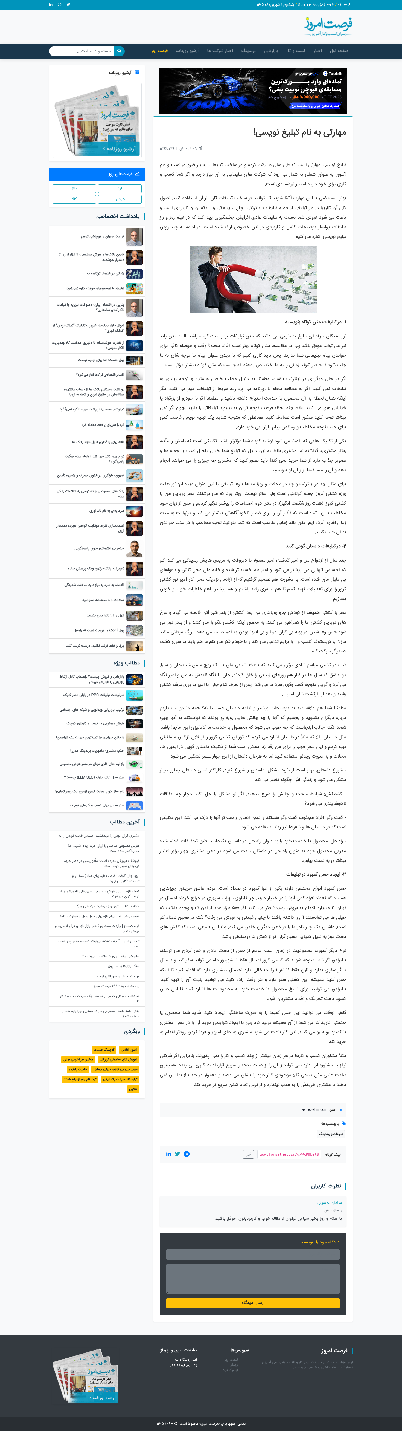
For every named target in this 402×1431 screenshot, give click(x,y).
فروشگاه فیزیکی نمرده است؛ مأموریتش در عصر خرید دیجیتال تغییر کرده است (101, 863)
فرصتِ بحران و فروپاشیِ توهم (118, 976)
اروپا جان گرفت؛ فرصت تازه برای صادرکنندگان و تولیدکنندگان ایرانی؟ (105, 878)
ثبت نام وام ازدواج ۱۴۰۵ (80, 1079)
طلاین (133, 1089)
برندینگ (248, 51)
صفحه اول (339, 51)
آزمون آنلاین (129, 1050)
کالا (74, 199)
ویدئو (234, 1365)
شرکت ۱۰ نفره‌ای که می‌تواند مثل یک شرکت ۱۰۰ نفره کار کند (99, 998)
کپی (248, 1154)
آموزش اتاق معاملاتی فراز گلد (118, 1059)
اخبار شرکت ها (220, 51)
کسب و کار (295, 51)
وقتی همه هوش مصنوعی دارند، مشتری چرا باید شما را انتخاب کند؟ (100, 1013)
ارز (120, 188)
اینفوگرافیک (230, 1370)
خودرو (120, 199)
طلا (74, 188)
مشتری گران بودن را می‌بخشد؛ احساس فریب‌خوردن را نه (99, 836)
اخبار (318, 51)
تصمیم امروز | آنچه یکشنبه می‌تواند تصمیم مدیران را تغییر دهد (98, 944)
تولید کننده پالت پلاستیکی (120, 1079)
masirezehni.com (313, 1110)
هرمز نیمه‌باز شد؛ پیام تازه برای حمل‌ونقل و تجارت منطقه (99, 916)
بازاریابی (271, 51)
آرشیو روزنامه (187, 51)
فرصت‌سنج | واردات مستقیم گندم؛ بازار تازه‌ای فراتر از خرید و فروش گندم (97, 928)
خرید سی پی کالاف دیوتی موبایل (115, 1069)
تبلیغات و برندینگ (331, 1134)
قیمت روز (160, 51)
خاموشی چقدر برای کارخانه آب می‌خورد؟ (110, 956)
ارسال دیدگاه (253, 1303)
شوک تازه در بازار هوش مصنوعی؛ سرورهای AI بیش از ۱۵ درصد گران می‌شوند (99, 894)
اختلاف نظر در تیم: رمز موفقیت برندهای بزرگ (107, 906)
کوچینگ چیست (104, 1050)
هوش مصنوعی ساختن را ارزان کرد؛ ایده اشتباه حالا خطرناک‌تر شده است (103, 848)
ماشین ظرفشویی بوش (78, 1059)
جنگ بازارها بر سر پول (123, 966)
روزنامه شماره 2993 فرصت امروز (116, 986)
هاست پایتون (78, 1069)
